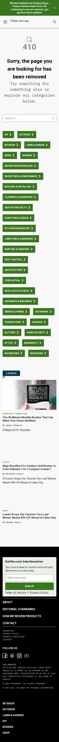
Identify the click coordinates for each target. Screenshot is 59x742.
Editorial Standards (19, 609)
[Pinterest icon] (12, 655)
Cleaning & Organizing (15, 413)
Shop (6, 732)
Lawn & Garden (13, 715)
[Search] (53, 118)
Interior (8, 703)
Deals (5, 510)
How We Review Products (22, 616)
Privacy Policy (40, 3)
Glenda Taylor (13, 522)
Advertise (8, 631)
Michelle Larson (14, 473)
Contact (10, 623)
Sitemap (7, 639)
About (7, 602)
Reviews (8, 726)
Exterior (9, 709)
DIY (5, 721)
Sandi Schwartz (14, 425)
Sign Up (29, 586)
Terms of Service (15, 592)
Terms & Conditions (14, 637)
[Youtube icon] (26, 655)
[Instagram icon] (19, 655)
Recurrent (15, 683)
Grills (6, 462)
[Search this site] (54, 22)
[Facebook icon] (5, 655)
